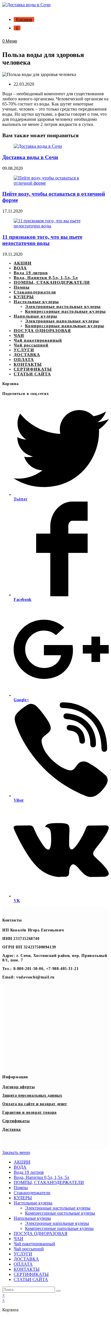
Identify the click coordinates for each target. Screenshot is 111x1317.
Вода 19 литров (31, 272)
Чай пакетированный (38, 340)
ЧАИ (19, 335)
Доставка (11, 1129)
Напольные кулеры (35, 316)
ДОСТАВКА (27, 354)
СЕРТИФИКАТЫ (33, 369)
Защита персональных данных (32, 1095)
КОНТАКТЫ (28, 364)
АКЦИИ (23, 263)
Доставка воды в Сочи (30, 157)
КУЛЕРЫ (24, 297)
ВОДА (20, 268)
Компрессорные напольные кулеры (64, 326)
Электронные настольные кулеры (63, 306)
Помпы (22, 287)
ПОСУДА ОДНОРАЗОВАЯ (42, 330)
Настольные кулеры (36, 301)
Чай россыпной (31, 345)
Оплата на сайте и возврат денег (34, 1104)
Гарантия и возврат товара (29, 1112)
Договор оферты (18, 1087)
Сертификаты (16, 1121)
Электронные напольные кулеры (62, 321)
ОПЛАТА (24, 359)
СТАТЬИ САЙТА (32, 374)
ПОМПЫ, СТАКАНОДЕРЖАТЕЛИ (52, 282)
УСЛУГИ (24, 350)
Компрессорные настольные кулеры (65, 311)
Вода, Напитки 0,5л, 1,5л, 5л (46, 277)
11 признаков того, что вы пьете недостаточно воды (42, 240)
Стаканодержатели (35, 292)
